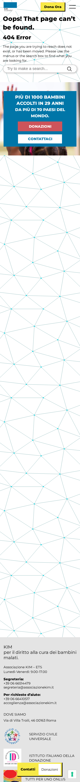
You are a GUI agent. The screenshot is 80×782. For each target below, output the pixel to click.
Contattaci (40, 139)
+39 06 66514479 (17, 683)
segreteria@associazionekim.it (29, 687)
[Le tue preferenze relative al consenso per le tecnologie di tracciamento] (72, 774)
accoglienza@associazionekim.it (30, 703)
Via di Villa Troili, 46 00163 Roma (30, 720)
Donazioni (40, 126)
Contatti (28, 769)
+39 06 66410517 (17, 699)
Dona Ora (52, 7)
